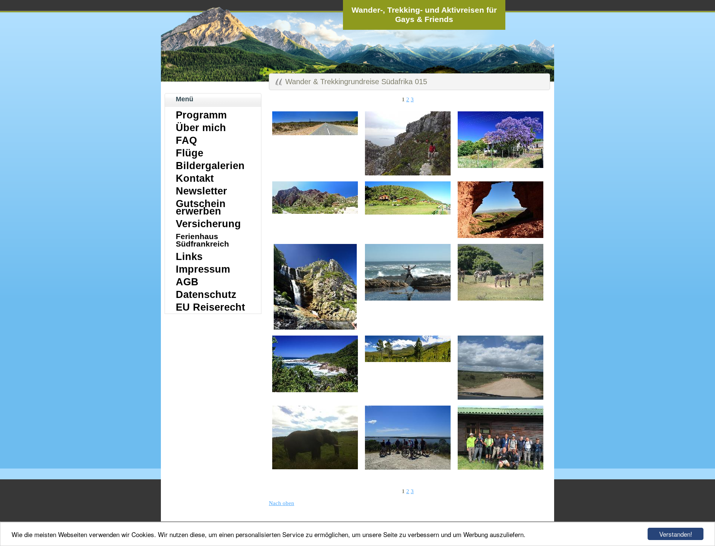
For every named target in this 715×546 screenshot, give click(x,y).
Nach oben (281, 503)
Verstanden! (675, 534)
